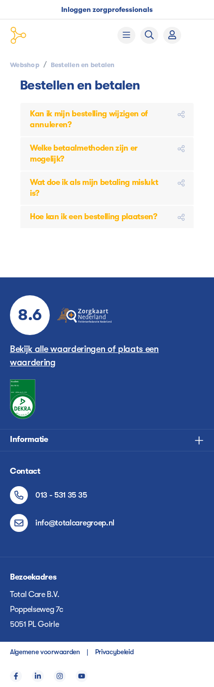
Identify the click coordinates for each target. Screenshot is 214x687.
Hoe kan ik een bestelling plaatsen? (93, 216)
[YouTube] (82, 676)
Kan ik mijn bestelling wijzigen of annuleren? (89, 119)
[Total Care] (47, 35)
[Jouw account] (172, 35)
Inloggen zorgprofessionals (107, 9)
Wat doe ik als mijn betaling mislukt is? (94, 188)
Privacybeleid (114, 652)
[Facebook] (16, 676)
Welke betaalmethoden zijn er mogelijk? (84, 154)
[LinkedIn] (38, 676)
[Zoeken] (149, 35)
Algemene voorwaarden (45, 652)
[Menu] (126, 35)
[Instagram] (60, 676)
